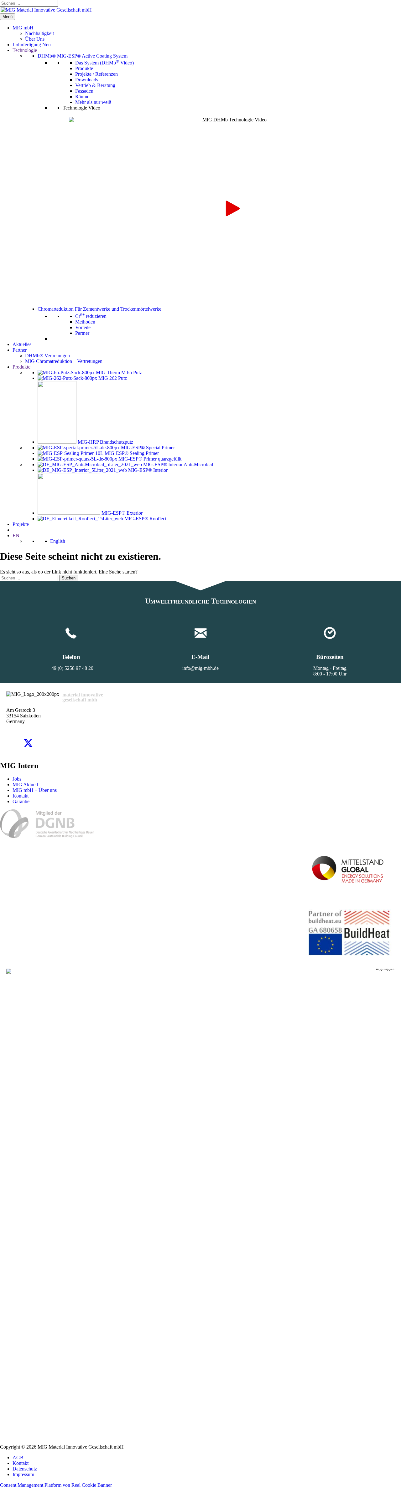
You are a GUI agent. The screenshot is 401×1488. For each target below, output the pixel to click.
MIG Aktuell (25, 784)
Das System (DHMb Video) (104, 62)
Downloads (86, 79)
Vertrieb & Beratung (95, 85)
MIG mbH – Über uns (35, 790)
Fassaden (84, 91)
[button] (232, 208)
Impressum (23, 1474)
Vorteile (83, 327)
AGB (18, 1457)
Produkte (84, 68)
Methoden (85, 321)
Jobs (17, 779)
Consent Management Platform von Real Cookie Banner (56, 1485)
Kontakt (21, 795)
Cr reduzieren (91, 316)
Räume (82, 96)
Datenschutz (25, 1468)
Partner (82, 333)
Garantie (21, 801)
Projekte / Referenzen (96, 74)
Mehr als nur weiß (93, 102)
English (57, 541)
